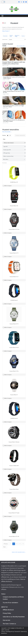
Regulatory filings (17, 36)
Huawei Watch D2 (14, 205)
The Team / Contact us (9, 623)
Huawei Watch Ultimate (14, 442)
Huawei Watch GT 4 (14, 324)
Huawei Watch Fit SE (14, 347)
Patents (23, 36)
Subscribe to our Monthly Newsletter (14, 617)
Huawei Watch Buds (14, 489)
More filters (5, 159)
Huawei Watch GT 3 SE (14, 536)
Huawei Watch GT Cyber (14, 512)
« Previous (5, 543)
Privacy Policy (7, 613)
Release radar (11, 36)
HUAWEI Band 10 (14, 182)
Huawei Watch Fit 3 (14, 276)
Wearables (5, 36)
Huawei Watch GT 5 (14, 253)
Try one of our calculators (10, 602)
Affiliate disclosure (8, 610)
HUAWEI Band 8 (14, 418)
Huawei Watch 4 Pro (14, 371)
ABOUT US (4, 607)
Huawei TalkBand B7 (14, 465)
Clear (4, 139)
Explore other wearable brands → (19, 552)
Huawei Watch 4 (14, 394)
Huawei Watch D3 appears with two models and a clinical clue (13, 63)
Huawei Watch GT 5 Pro (14, 229)
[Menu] (2, 16)
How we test (6, 620)
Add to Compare (8, 185)
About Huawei (5, 31)
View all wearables (7, 131)
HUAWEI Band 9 (14, 300)
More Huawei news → (21, 45)
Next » (4, 547)
